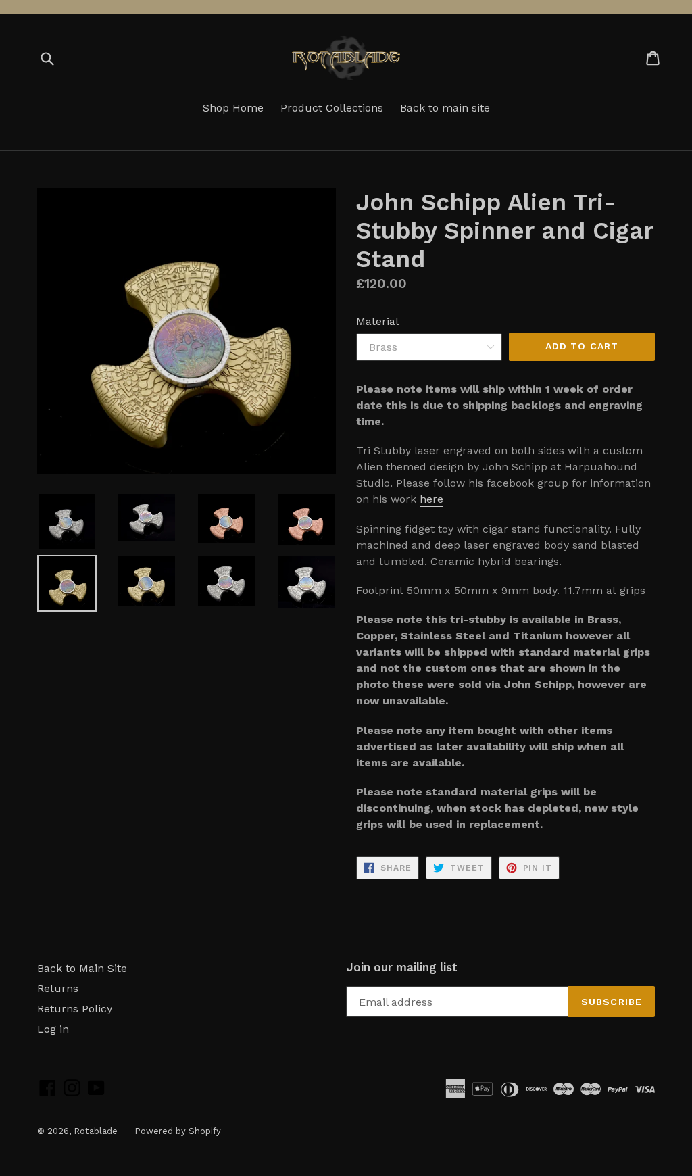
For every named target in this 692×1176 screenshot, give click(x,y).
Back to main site (445, 107)
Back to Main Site (82, 968)
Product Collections (331, 107)
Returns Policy (74, 1008)
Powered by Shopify (177, 1131)
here (431, 499)
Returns (57, 988)
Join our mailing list (402, 967)
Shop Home (233, 107)
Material (377, 321)
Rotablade (96, 1131)
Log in (53, 1029)
